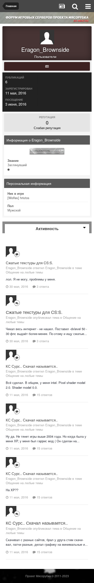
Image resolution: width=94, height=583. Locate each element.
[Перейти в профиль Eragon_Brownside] (11, 251)
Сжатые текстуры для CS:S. (29, 262)
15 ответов (44, 394)
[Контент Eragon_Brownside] (47, 66)
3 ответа (42, 286)
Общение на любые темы (24, 272)
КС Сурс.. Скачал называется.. (32, 366)
